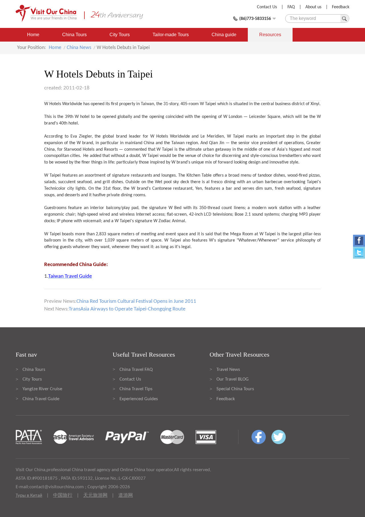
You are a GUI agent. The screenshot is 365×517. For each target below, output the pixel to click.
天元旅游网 (95, 495)
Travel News (228, 369)
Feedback (340, 7)
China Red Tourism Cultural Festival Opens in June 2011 (136, 301)
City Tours (120, 34)
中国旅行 (62, 495)
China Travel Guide (41, 399)
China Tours (74, 34)
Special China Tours (235, 389)
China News (79, 47)
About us (313, 7)
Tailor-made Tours (171, 34)
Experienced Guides (138, 399)
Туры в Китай (29, 495)
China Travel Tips (136, 389)
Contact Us (267, 7)
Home (33, 34)
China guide (224, 34)
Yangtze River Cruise (42, 389)
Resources (270, 34)
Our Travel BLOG (232, 379)
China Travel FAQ (136, 369)
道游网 (125, 495)
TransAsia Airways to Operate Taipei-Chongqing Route (127, 309)
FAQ (291, 7)
